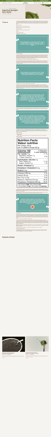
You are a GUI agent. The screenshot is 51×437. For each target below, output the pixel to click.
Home (2, 8)
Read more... (3, 357)
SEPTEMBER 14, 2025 (9, 13)
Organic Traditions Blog (6, 8)
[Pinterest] (7, 22)
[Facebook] (5, 22)
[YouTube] (4, 22)
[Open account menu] (46, 3)
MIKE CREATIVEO (4, 13)
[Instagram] (2, 22)
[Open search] (45, 3)
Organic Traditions (19, 229)
